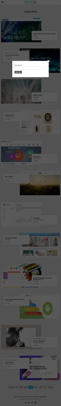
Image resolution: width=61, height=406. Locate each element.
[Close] (48, 61)
